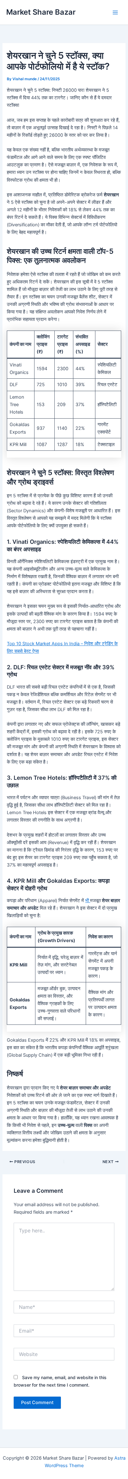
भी (87, 900)
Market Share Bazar (40, 12)
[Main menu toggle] (115, 12)
